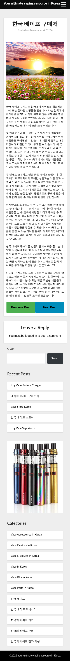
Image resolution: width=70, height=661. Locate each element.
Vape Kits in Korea (21, 577)
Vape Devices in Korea (24, 545)
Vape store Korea (21, 406)
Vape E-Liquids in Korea (25, 556)
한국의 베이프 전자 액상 (25, 641)
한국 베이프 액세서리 (23, 609)
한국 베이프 (18, 598)
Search (12, 349)
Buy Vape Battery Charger (26, 385)
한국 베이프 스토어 (22, 417)
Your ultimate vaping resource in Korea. (32, 3)
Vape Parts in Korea (22, 588)
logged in (31, 335)
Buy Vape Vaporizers (23, 428)
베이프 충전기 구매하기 (25, 396)
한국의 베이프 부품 (22, 630)
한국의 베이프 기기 (22, 620)
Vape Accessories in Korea (26, 534)
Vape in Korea (19, 566)
